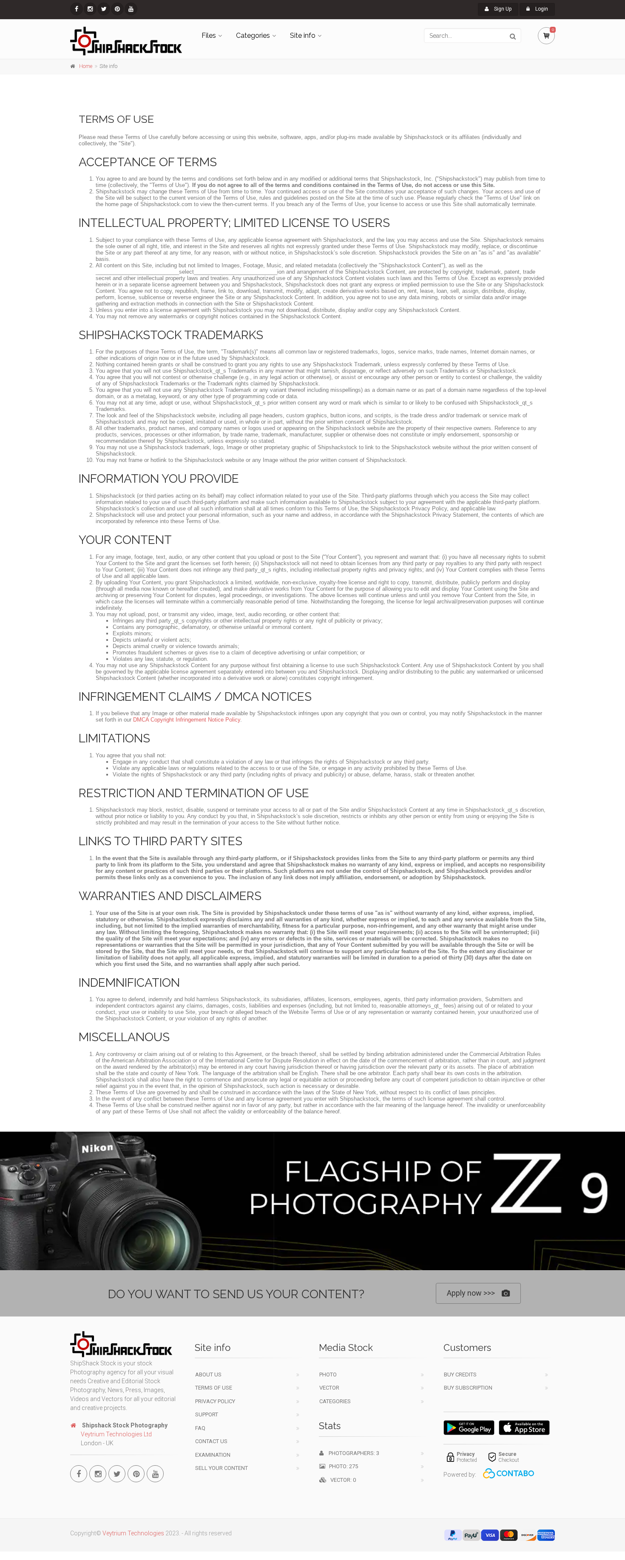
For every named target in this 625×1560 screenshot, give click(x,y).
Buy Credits (460, 1374)
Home (85, 66)
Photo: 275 (341, 1466)
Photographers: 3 (351, 1453)
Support (206, 1414)
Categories (253, 35)
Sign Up (502, 9)
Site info (302, 35)
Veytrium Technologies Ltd (116, 1434)
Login (541, 9)
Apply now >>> (471, 1292)
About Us (208, 1374)
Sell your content (221, 1468)
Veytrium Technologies (133, 1533)
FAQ (200, 1428)
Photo (328, 1374)
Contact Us (211, 1441)
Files (209, 35)
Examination (212, 1455)
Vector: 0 (341, 1480)
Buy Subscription (468, 1387)
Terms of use (213, 1387)
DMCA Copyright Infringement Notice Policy (186, 719)
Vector (329, 1387)
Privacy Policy (215, 1401)
